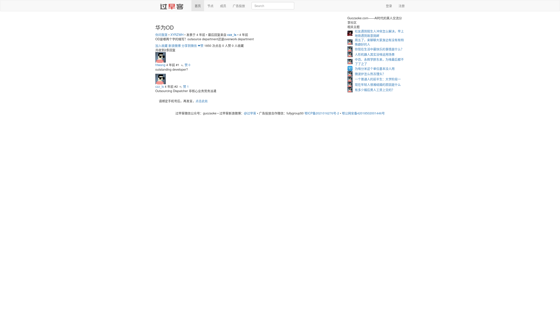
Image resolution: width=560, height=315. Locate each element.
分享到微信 (189, 45)
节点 (210, 6)
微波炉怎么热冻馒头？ (370, 74)
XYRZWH (177, 34)
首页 (198, 6)
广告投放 (239, 6)
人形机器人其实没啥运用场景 (375, 54)
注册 (402, 6)
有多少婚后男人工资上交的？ (375, 90)
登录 (389, 6)
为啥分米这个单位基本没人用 (375, 68)
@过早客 (250, 113)
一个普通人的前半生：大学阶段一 (378, 79)
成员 (223, 6)
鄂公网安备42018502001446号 (363, 113)
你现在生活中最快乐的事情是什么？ (379, 49)
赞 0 (187, 65)
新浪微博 (174, 45)
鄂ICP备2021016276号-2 (321, 113)
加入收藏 (161, 45)
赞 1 (186, 86)
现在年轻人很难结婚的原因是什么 (378, 84)
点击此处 (202, 101)
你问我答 (161, 34)
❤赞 (200, 45)
